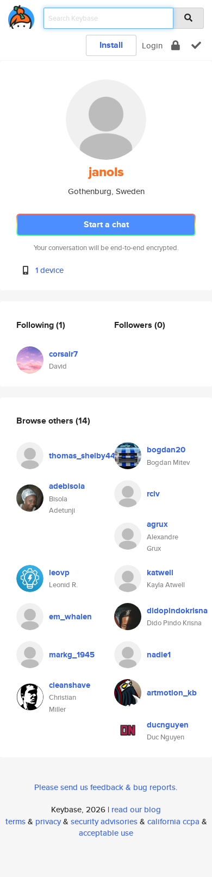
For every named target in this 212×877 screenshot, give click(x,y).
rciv (153, 494)
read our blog (136, 809)
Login (152, 45)
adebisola (67, 486)
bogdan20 (166, 450)
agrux (157, 524)
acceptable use (106, 832)
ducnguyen (168, 725)
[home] (21, 15)
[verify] (196, 45)
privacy (48, 821)
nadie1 (159, 655)
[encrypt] (175, 45)
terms (15, 821)
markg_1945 (72, 655)
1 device (49, 270)
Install (111, 45)
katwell (160, 573)
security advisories (104, 821)
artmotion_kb (172, 693)
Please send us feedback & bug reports (105, 787)
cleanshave (69, 685)
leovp (59, 573)
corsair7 (63, 354)
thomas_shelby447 (84, 456)
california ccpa (173, 821)
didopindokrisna (177, 611)
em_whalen (70, 617)
